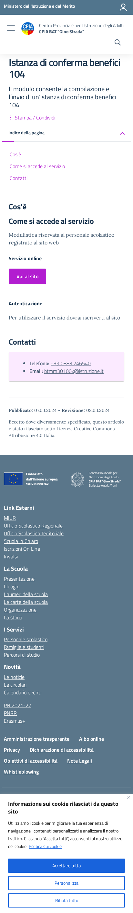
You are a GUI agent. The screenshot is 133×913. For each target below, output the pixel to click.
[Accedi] (123, 7)
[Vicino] (128, 797)
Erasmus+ (14, 721)
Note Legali (79, 761)
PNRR (10, 713)
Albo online (91, 739)
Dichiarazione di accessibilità (62, 750)
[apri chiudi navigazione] (11, 29)
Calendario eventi (22, 692)
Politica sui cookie (45, 846)
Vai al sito (27, 276)
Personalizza (66, 883)
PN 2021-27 (17, 705)
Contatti (18, 178)
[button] (66, 133)
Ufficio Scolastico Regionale (33, 525)
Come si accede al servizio (37, 166)
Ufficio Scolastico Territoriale (34, 533)
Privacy (12, 750)
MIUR (10, 518)
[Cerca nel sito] (118, 43)
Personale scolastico (25, 639)
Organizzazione (20, 609)
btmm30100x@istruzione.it (74, 371)
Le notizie (14, 677)
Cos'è (15, 154)
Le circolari (15, 685)
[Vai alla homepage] (27, 28)
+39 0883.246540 (71, 363)
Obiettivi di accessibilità (30, 761)
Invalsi (11, 556)
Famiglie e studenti (24, 647)
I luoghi (11, 586)
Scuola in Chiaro (21, 541)
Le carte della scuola (26, 602)
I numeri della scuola (26, 594)
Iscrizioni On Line (22, 549)
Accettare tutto (66, 865)
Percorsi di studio (22, 655)
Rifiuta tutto (66, 900)
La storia (13, 617)
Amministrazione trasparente (36, 739)
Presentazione (19, 579)
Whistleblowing (21, 771)
